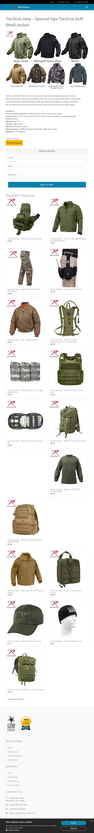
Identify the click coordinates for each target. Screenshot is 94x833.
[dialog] (47, 826)
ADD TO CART (47, 185)
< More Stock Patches (15, 699)
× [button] (91, 821)
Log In (51, 2)
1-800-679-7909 (81, 2)
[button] (47, 161)
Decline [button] (73, 828)
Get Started (12, 760)
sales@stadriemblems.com (25, 813)
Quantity (12, 174)
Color (11, 157)
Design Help (13, 777)
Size (10, 166)
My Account (13, 752)
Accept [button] (73, 823)
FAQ (9, 773)
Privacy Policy (13, 785)
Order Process (13, 781)
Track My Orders (64, 2)
